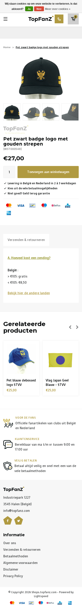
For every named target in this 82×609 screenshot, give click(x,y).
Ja (29, 9)
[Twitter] (18, 523)
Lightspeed (41, 596)
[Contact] (59, 19)
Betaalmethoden (15, 556)
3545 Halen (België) (17, 504)
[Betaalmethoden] (8, 205)
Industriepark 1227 (16, 497)
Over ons (9, 543)
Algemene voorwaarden (20, 563)
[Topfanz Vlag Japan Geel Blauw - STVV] (60, 359)
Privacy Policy (13, 576)
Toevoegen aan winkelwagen (48, 172)
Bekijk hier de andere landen (29, 293)
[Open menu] (5, 19)
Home (6, 47)
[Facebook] (7, 523)
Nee (39, 9)
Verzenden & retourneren (26, 240)
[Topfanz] (15, 129)
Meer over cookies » (57, 9)
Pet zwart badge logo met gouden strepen (42, 47)
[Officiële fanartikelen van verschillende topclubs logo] (41, 18)
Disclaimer (10, 569)
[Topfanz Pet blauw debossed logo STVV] (21, 359)
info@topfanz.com (16, 510)
